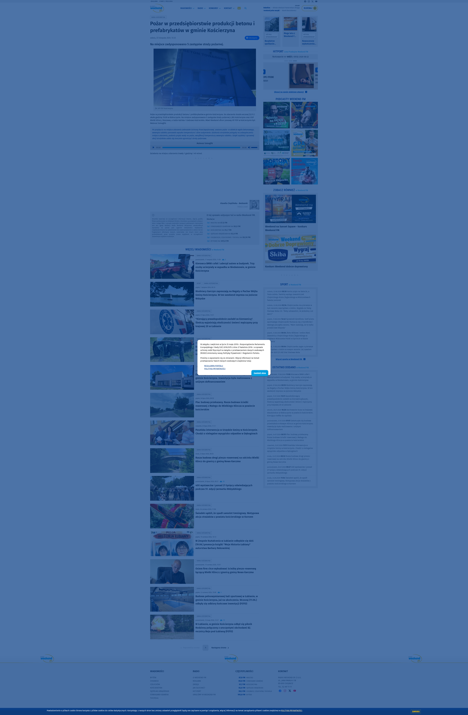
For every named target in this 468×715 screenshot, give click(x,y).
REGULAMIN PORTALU (213, 366)
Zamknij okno (260, 373)
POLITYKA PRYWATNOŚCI (214, 369)
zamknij (416, 711)
